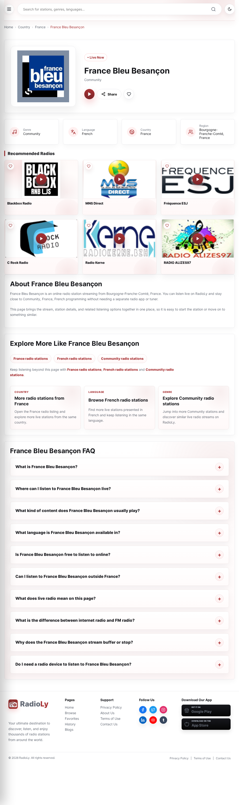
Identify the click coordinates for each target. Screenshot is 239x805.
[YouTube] (153, 720)
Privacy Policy (111, 707)
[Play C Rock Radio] (41, 238)
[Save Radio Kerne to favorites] (88, 225)
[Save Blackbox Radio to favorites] (10, 166)
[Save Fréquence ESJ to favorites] (167, 166)
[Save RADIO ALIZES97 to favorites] (167, 225)
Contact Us (108, 724)
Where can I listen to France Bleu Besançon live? (63, 488)
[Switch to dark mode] (230, 9)
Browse (70, 713)
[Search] (213, 9)
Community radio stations (122, 358)
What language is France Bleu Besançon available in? (67, 532)
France (40, 27)
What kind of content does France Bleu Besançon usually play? (77, 510)
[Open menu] (9, 9)
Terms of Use (110, 718)
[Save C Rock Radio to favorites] (10, 225)
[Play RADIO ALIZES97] (197, 238)
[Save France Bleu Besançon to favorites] (129, 94)
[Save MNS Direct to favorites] (88, 166)
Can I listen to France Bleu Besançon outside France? (67, 576)
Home (8, 27)
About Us (107, 713)
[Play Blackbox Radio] (41, 179)
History (70, 724)
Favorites (72, 718)
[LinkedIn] (143, 720)
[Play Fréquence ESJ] (197, 179)
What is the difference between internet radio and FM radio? (75, 620)
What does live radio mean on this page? (55, 598)
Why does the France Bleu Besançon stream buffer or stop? (74, 642)
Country (24, 27)
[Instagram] (163, 709)
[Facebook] (143, 709)
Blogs (69, 729)
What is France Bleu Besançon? (46, 466)
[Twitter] (153, 709)
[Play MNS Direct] (119, 179)
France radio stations (31, 358)
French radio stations (74, 358)
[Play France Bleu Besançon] (89, 94)
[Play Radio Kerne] (119, 238)
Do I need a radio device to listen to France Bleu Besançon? (73, 664)
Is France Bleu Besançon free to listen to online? (62, 554)
